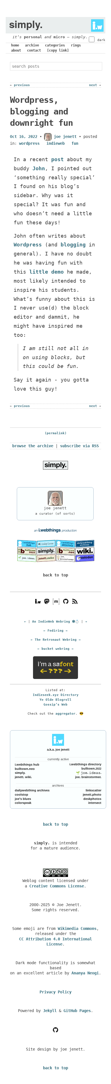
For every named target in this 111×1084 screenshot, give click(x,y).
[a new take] (26, 550)
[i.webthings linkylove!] (46, 543)
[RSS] (74, 601)
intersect (94, 802)
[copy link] (58, 50)
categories (55, 45)
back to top (55, 575)
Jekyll (50, 1010)
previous (22, 85)
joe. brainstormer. (88, 777)
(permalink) (56, 433)
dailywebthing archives (32, 790)
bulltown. (91, 768)
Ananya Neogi (85, 973)
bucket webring (55, 649)
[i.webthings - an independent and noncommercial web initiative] (96, 24)
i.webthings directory (85, 764)
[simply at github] (55, 1029)
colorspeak (23, 802)
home (15, 45)
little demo (46, 272)
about (16, 50)
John (38, 168)
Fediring (55, 630)
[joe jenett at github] (65, 601)
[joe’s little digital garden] (26, 558)
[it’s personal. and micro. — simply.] (46, 550)
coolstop (21, 794)
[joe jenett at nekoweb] (46, 558)
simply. (20, 772)
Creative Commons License (56, 886)
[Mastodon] (46, 601)
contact (34, 50)
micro (59, 37)
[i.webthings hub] (38, 601)
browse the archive (32, 446)
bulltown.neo (25, 768)
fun (74, 143)
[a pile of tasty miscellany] (84, 550)
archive (32, 45)
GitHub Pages (77, 1010)
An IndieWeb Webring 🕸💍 (55, 621)
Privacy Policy (55, 992)
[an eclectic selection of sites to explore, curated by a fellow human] (65, 543)
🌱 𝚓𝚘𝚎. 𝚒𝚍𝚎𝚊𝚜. (88, 772)
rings (76, 45)
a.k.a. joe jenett (58, 749)
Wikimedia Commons (77, 928)
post (57, 159)
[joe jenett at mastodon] (84, 558)
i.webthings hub (27, 764)
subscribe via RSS (79, 446)
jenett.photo (92, 794)
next (93, 85)
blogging (73, 245)
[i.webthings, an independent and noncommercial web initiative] (26, 543)
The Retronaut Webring (56, 640)
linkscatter (93, 790)
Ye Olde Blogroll (55, 700)
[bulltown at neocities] (65, 550)
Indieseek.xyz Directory (56, 695)
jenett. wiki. (23, 777)
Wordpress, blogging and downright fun (41, 111)
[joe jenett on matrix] (55, 601)
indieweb (55, 143)
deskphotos (92, 798)
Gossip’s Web (55, 704)
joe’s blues (23, 798)
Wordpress (28, 245)
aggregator (65, 713)
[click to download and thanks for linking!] (55, 465)
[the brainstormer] (65, 558)
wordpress (29, 143)
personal (33, 37)
